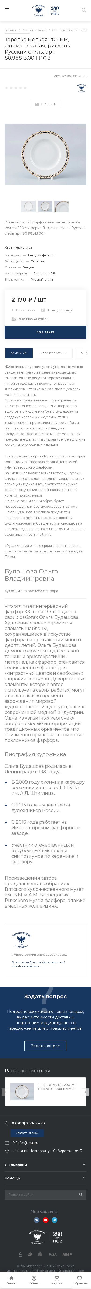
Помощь (12, 1178)
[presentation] (87, 353)
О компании (16, 1165)
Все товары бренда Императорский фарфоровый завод (39, 964)
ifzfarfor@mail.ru (25, 1143)
